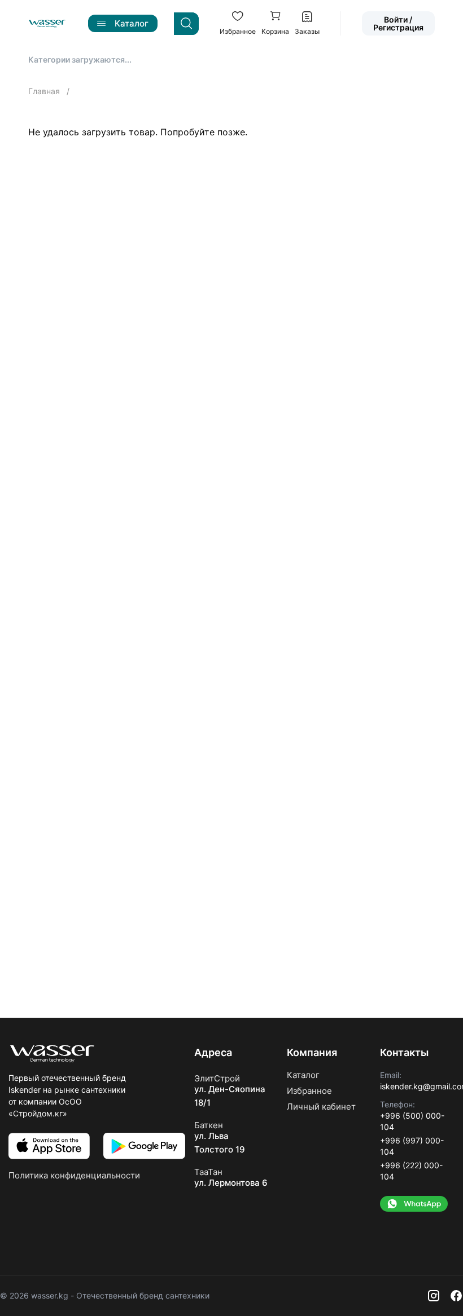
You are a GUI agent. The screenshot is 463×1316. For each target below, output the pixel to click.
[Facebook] (456, 1295)
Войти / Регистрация (398, 23)
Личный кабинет (321, 1106)
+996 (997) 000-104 (412, 1146)
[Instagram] (433, 1295)
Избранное (309, 1090)
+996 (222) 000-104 (411, 1170)
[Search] (186, 23)
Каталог (303, 1075)
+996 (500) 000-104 (412, 1121)
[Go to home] (47, 24)
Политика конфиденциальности (74, 1175)
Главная (45, 91)
